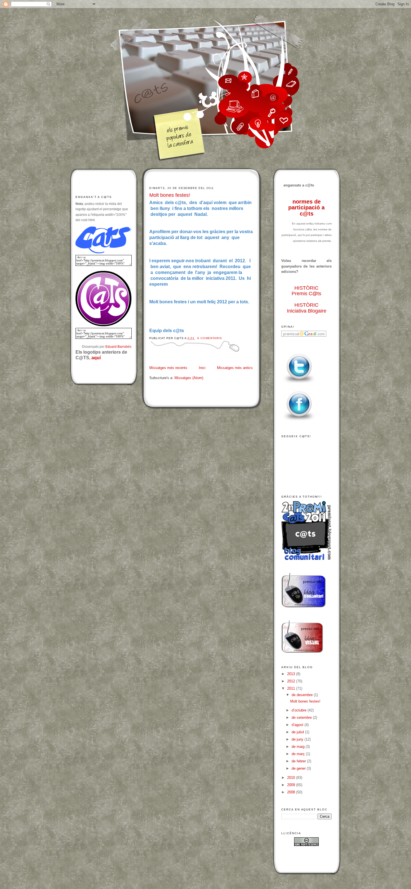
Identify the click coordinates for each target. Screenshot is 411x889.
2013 (291, 674)
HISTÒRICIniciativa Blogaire (306, 308)
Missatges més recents (168, 368)
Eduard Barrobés (118, 346)
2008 (291, 792)
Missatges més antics (235, 368)
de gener (299, 768)
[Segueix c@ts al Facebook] (299, 421)
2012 (291, 681)
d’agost (298, 725)
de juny (298, 739)
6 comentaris (209, 338)
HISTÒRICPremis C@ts (306, 291)
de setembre (302, 717)
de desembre (303, 695)
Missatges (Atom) (188, 378)
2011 (291, 688)
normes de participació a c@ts (306, 207)
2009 (291, 785)
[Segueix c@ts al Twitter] (299, 383)
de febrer (299, 761)
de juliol (298, 732)
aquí (96, 357)
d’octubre (300, 710)
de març (299, 754)
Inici (202, 368)
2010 (291, 777)
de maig (299, 746)
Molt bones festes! (169, 195)
